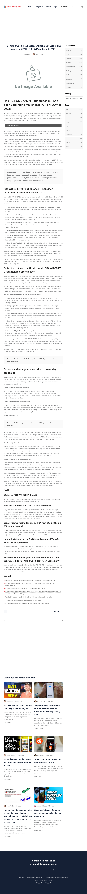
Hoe (74, 54)
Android (74, 75)
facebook (74, 134)
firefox (74, 147)
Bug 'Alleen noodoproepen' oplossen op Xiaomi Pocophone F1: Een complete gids (30, 580)
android (74, 113)
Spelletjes (74, 62)
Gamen (27, 54)
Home (30, 7)
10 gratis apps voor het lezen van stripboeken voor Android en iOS (17, 762)
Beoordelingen (20, 701)
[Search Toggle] (82, 6)
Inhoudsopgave (13, 125)
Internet (19, 806)
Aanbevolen (21, 755)
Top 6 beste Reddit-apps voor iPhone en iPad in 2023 (48, 760)
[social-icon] (37, 882)
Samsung (74, 79)
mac (74, 138)
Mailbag (74, 71)
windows (74, 118)
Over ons (21, 877)
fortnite (74, 130)
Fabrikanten (74, 87)
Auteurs (48, 7)
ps (5, 612)
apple (74, 142)
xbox (74, 122)
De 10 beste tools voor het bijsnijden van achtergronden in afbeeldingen (27, 603)
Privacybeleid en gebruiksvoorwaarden (56, 877)
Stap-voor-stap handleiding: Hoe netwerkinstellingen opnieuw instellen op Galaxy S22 (47, 710)
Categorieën (39, 7)
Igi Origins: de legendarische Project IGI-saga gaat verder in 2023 (25, 588)
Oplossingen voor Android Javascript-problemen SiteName (23, 600)
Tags (55, 7)
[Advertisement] (43, 24)
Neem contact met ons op (34, 877)
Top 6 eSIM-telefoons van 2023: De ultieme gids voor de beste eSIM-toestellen (29, 597)
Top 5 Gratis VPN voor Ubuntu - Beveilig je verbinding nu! (18, 707)
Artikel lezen (8, 722)
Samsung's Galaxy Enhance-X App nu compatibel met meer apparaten (48, 813)
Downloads (49, 755)
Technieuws (52, 806)
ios (74, 126)
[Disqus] (33, 646)
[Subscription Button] (53, 870)
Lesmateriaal (49, 701)
